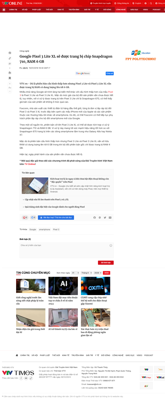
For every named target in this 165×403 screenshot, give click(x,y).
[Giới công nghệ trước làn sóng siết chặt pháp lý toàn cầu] (30, 286)
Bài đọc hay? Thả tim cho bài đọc (58, 217)
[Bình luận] (10, 64)
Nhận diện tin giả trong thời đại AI (30, 331)
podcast (156, 10)
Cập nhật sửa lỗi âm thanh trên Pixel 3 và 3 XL (47, 199)
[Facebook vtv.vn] (146, 3)
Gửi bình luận (106, 263)
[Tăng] (10, 83)
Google (33, 229)
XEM (107, 273)
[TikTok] (31, 378)
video (145, 10)
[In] (10, 73)
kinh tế (61, 10)
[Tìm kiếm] (152, 3)
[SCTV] (146, 385)
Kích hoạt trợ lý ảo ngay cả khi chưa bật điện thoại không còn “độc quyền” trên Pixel (79, 180)
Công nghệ (24, 51)
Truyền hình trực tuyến (102, 3)
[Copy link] (10, 58)
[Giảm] (10, 91)
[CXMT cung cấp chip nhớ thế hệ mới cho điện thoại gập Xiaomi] (95, 286)
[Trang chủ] (4, 10)
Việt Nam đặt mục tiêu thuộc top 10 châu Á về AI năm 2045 (63, 300)
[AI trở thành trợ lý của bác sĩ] (63, 317)
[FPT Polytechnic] (140, 55)
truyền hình (74, 10)
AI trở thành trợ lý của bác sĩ (62, 329)
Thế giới (49, 10)
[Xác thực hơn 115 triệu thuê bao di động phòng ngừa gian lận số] (95, 317)
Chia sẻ (109, 73)
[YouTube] (26, 378)
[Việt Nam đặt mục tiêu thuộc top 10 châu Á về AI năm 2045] (63, 286)
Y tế (97, 10)
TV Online (29, 164)
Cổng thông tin (123, 3)
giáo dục (134, 10)
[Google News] (82, 73)
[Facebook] (10, 53)
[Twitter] (104, 217)
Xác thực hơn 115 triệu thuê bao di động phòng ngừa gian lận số (95, 332)
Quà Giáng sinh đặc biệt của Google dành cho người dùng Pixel (55, 207)
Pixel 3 (56, 229)
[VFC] (146, 369)
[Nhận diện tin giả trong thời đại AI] (30, 317)
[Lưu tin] (10, 78)
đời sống (107, 10)
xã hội (24, 10)
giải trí (87, 10)
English (138, 3)
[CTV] (146, 377)
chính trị (13, 10)
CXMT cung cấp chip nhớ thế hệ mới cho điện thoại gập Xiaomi (94, 300)
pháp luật (36, 10)
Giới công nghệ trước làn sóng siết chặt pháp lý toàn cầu (30, 300)
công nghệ (121, 10)
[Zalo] (99, 217)
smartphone (44, 229)
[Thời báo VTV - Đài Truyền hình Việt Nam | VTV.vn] (12, 3)
